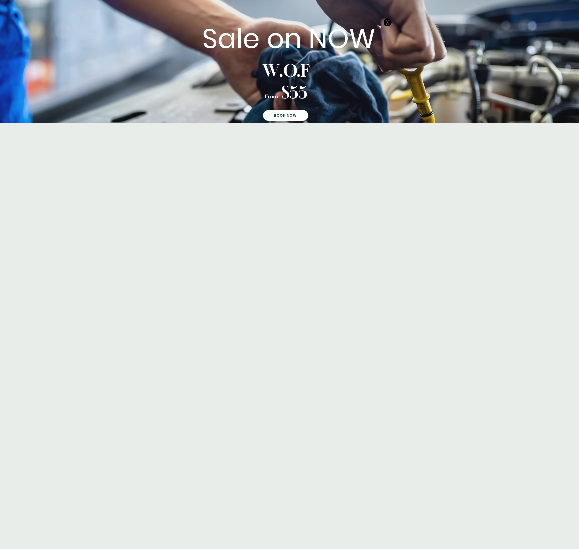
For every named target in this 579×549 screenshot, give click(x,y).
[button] (388, 22)
